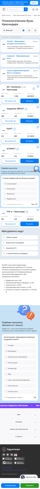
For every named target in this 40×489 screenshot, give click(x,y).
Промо (35, 41)
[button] (20, 415)
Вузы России (6, 15)
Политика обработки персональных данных (14, 470)
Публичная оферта (7, 467)
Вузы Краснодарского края (22, 15)
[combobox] (17, 9)
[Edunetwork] (4, 9)
